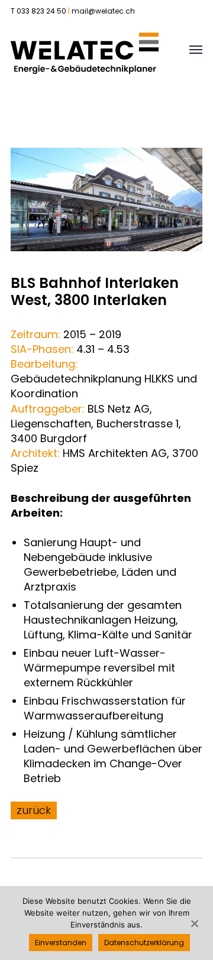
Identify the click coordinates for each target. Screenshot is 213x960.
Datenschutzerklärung (144, 943)
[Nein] (194, 923)
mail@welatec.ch (103, 11)
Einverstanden (60, 943)
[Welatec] (85, 53)
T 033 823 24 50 (38, 11)
